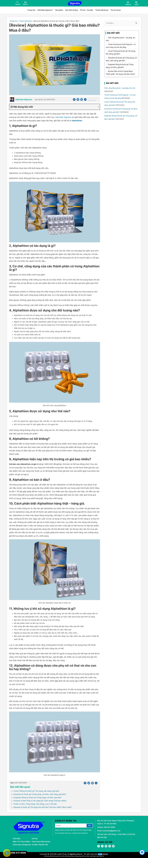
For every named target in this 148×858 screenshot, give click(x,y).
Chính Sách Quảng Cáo (22, 845)
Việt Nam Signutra (63, 117)
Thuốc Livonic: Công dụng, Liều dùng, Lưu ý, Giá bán (35, 804)
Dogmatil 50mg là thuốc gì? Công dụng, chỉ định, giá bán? (37, 797)
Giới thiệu (16, 838)
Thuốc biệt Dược (101, 10)
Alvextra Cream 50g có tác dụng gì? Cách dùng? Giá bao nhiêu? (39, 801)
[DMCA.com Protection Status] (103, 854)
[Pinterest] (81, 100)
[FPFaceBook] (98, 847)
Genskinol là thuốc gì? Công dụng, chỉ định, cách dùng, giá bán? (39, 794)
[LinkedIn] (102, 847)
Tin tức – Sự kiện (86, 10)
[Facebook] (74, 100)
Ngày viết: (18, 783)
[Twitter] (78, 100)
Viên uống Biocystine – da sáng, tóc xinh (119, 88)
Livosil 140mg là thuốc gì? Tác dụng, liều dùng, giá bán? (36, 791)
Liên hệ (34, 838)
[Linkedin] (85, 100)
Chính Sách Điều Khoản (41, 842)
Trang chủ (31, 10)
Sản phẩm (59, 10)
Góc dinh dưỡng (71, 10)
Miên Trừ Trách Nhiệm (21, 842)
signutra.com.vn (76, 854)
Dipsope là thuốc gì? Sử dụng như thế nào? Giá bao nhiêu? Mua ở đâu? (42, 807)
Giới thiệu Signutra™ (45, 10)
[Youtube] (109, 847)
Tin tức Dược (116, 10)
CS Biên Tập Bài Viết (40, 845)
